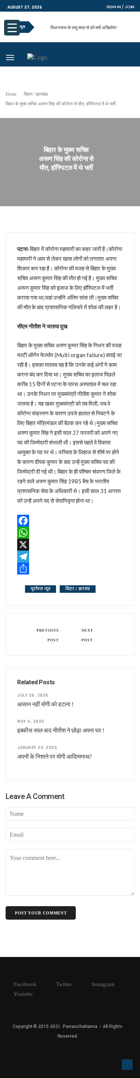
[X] (70, 545)
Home (11, 94)
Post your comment (40, 913)
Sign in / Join (120, 7)
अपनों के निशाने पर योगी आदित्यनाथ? (54, 756)
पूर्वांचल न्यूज (40, 589)
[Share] (70, 568)
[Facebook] (70, 521)
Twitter (63, 984)
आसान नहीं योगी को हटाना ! (45, 704)
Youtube (22, 994)
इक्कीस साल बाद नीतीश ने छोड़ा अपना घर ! (60, 730)
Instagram (102, 984)
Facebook (24, 984)
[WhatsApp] (70, 533)
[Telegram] (70, 557)
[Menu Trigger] (12, 27)
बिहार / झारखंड (36, 94)
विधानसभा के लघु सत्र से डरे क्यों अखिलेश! (84, 27)
